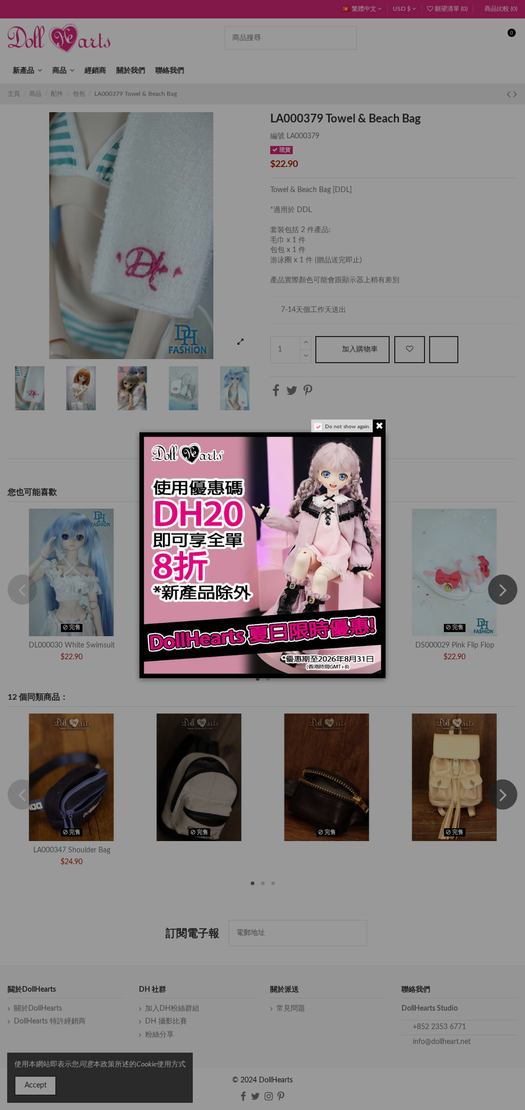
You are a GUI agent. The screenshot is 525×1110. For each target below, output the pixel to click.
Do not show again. (347, 426)
